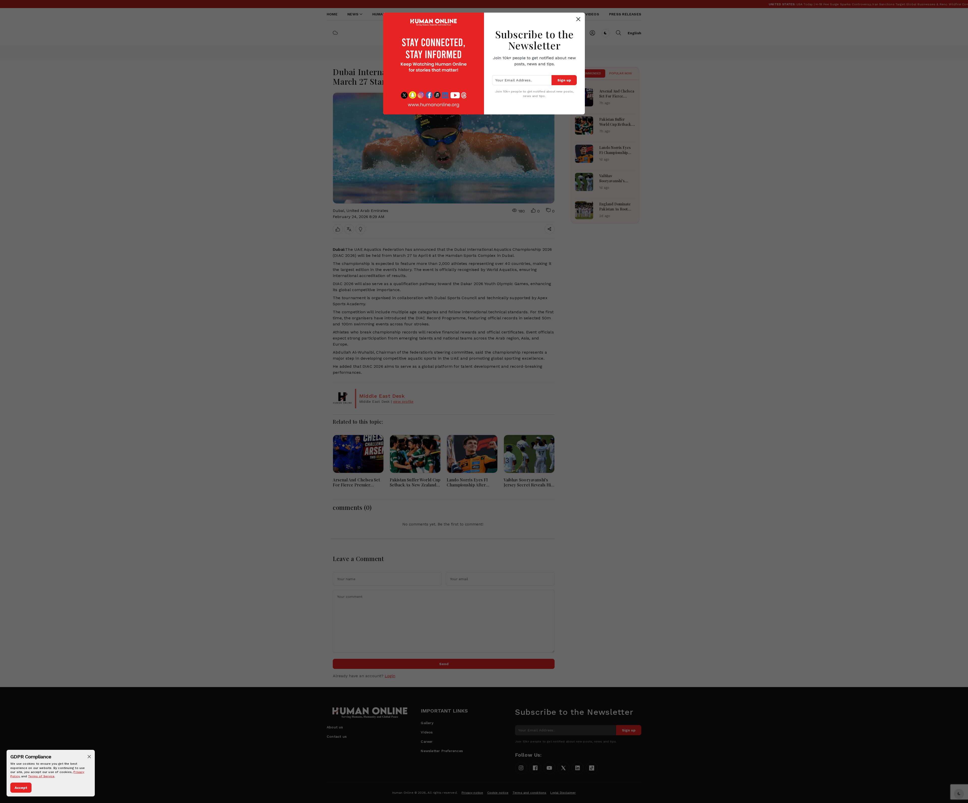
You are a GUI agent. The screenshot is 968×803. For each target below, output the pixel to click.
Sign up (564, 80)
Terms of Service (41, 776)
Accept (21, 788)
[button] (89, 756)
